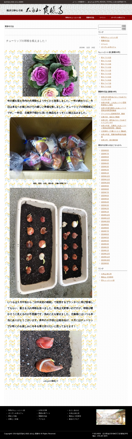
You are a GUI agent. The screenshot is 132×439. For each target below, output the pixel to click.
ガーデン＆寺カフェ (118, 17)
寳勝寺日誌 (90, 17)
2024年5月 (105, 238)
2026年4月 (105, 163)
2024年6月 (105, 234)
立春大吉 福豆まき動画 (110, 117)
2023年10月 (105, 260)
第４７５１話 (106, 70)
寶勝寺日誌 (43, 416)
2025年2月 (105, 208)
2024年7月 (105, 231)
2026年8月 (105, 150)
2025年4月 (105, 202)
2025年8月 (105, 189)
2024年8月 (105, 228)
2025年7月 (105, 192)
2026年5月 (105, 160)
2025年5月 (105, 199)
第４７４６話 (106, 87)
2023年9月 (105, 263)
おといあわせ (74, 410)
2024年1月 (105, 250)
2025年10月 (105, 183)
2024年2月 (105, 247)
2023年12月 (105, 254)
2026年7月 (105, 154)
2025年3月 (105, 205)
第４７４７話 (106, 83)
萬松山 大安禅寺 (107, 277)
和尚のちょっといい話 (73, 17)
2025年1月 (105, 212)
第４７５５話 (106, 57)
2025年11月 (105, 179)
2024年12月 (105, 215)
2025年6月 (105, 196)
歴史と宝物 (12, 416)
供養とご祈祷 (13, 419)
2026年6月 (105, 157)
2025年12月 (105, 176)
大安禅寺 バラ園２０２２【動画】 (114, 131)
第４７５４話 (106, 61)
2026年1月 (105, 173)
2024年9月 (105, 225)
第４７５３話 (106, 64)
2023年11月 (105, 257)
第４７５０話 (106, 74)
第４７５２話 (106, 67)
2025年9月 (105, 186)
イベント (103, 17)
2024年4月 (105, 241)
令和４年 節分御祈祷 (109, 140)
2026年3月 (105, 167)
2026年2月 (105, 170)
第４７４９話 (106, 77)
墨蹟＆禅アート (44, 413)
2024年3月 (105, 244)
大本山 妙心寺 (106, 274)
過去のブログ (74, 419)
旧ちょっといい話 (107, 280)
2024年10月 (105, 221)
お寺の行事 (43, 410)
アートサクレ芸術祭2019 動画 (113, 114)
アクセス (42, 419)
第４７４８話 (106, 80)
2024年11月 (105, 218)
